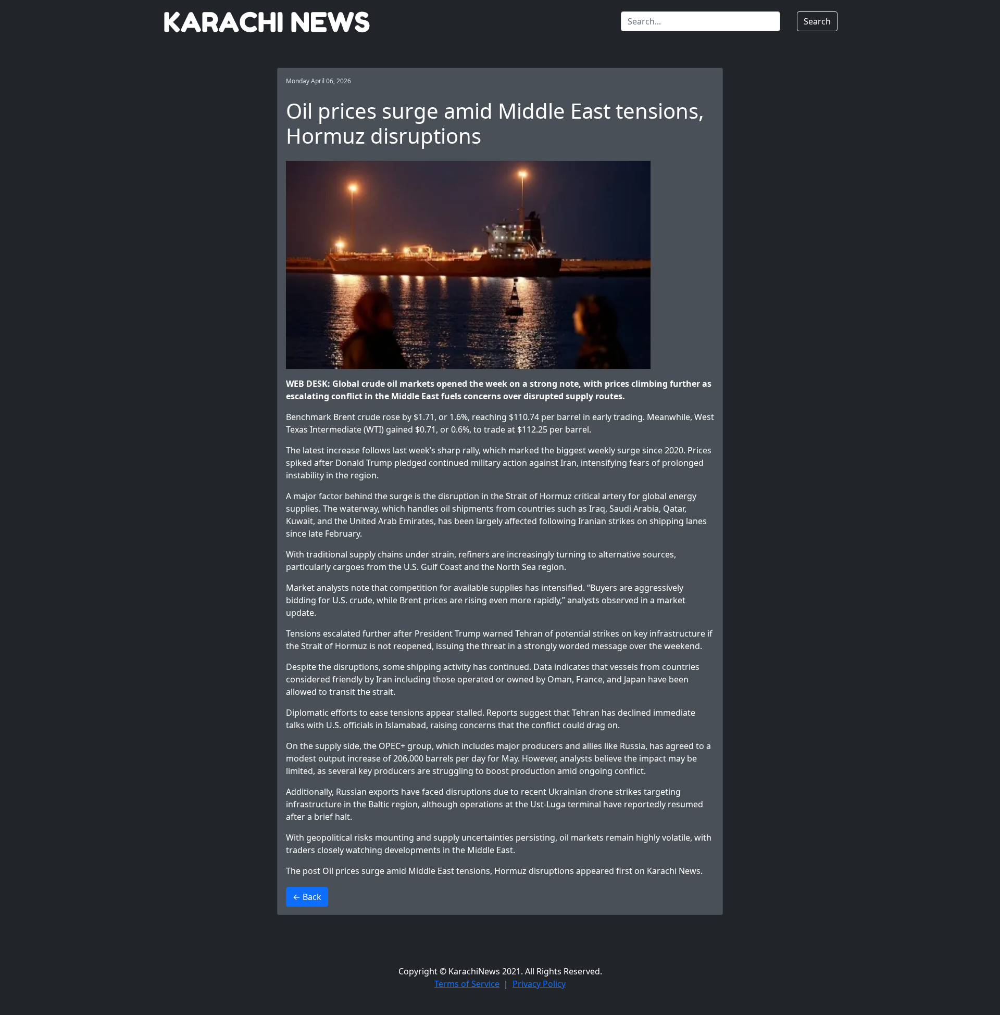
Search (817, 21)
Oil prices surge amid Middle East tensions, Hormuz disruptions (448, 871)
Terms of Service (466, 983)
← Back (307, 897)
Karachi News (674, 871)
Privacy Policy (539, 983)
